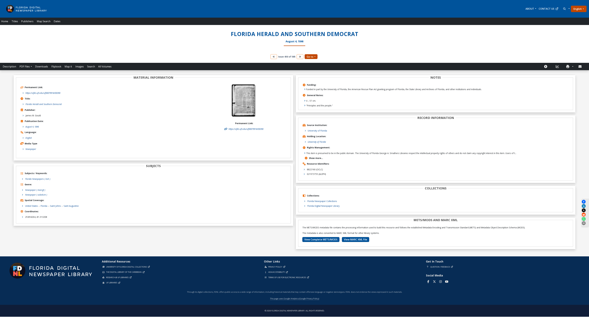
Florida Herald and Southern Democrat (43, 104)
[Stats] (558, 66)
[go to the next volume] (300, 56)
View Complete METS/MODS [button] (320, 239)
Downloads (41, 66)
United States (31, 205)
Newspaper (30, 149)
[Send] (580, 66)
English (578, 9)
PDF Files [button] (24, 66)
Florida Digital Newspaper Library (323, 205)
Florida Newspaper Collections (322, 201)
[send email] (585, 223)
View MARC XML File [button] (355, 239)
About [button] (529, 8)
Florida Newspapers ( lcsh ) (37, 178)
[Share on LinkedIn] (585, 206)
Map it (68, 66)
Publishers (27, 21)
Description (9, 66)
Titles (15, 21)
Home (4, 21)
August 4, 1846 (32, 126)
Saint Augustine (71, 205)
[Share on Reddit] (585, 215)
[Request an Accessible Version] (546, 66)
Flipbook (56, 66)
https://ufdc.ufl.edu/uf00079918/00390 (42, 92)
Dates (57, 21)
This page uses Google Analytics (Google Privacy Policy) (294, 298)
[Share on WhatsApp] (585, 219)
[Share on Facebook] (585, 202)
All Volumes (105, 66)
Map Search (43, 21)
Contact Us (546, 8)
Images (79, 66)
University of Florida (317, 130)
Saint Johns (55, 205)
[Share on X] (585, 210)
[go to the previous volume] (273, 56)
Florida (44, 205)
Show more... (316, 158)
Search (91, 66)
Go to (310, 56)
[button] (566, 9)
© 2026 (295, 310)
